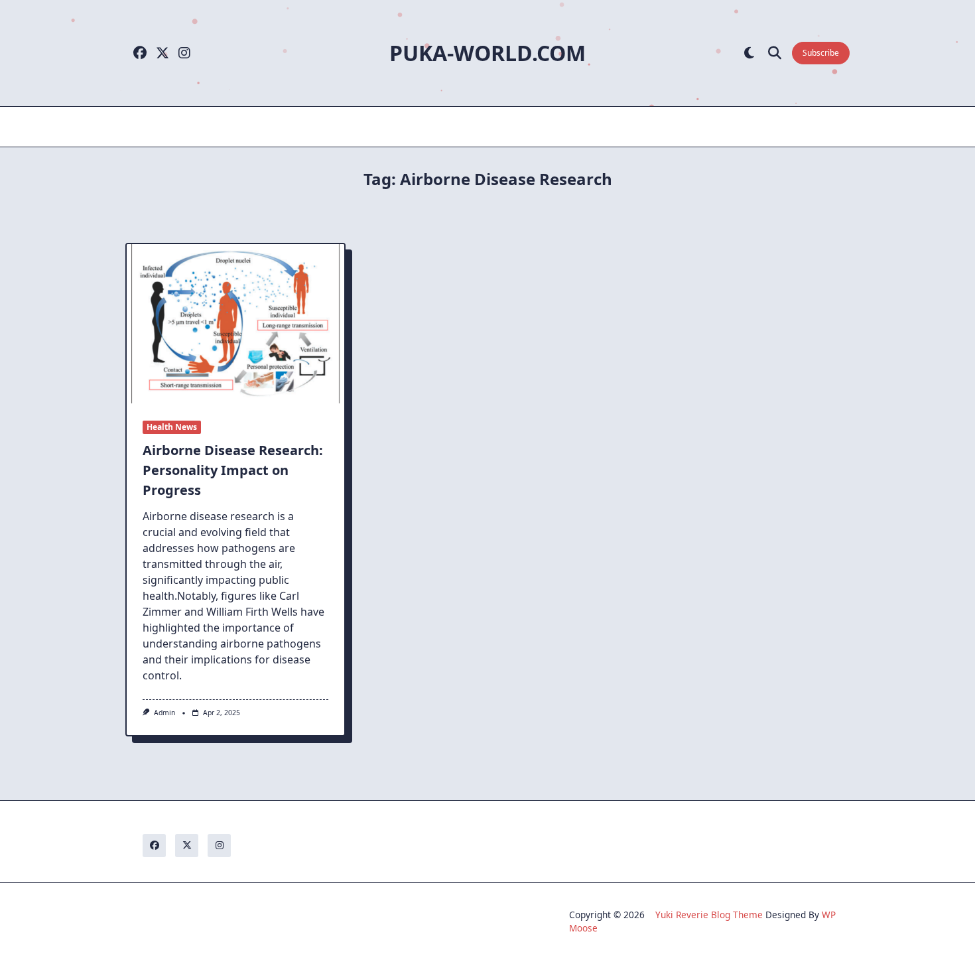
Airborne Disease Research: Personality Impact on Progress (233, 470)
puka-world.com (487, 52)
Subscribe (821, 52)
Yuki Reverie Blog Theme (709, 914)
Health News (172, 427)
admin (164, 712)
